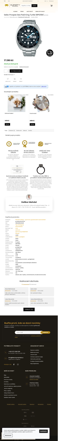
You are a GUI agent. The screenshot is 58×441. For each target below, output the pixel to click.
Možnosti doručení (24, 67)
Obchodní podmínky (35, 359)
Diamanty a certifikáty (9, 384)
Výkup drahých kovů (9, 393)
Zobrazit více (29, 309)
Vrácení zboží (33, 354)
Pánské (17, 233)
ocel (16, 228)
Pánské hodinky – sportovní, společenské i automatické (30, 219)
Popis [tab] (6, 130)
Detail (7, 124)
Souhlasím (43, 431)
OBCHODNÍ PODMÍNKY (28, 1)
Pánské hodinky (11, 404)
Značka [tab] (30, 130)
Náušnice (32, 404)
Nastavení (8, 435)
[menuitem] (15, 11)
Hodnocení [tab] (19, 130)
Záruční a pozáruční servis (10, 395)
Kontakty (6, 381)
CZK (45, 1)
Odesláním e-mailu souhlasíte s (28, 336)
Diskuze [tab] (25, 130)
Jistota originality (8, 388)
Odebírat (45, 332)
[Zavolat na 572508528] (6, 1)
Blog (5, 375)
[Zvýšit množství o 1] (9, 70)
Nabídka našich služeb (9, 397)
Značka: (34, 17)
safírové (17, 230)
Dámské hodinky (22, 404)
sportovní (18, 231)
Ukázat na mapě (34, 379)
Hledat (34, 5)
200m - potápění (20, 237)
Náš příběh (6, 377)
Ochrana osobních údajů (36, 357)
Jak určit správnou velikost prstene (12, 386)
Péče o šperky (7, 390)
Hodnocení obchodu (29, 281)
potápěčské (24, 231)
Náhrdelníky (41, 404)
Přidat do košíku (17, 71)
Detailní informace (8, 74)
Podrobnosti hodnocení (24, 17)
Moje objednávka (34, 363)
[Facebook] (13, 364)
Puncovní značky (8, 379)
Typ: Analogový (19, 225)
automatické (18, 226)
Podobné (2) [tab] (12, 130)
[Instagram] (17, 364)
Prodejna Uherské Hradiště (36, 361)
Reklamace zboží (34, 352)
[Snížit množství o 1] (9, 72)
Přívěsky (49, 404)
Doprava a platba (34, 350)
